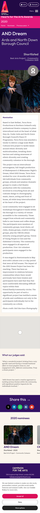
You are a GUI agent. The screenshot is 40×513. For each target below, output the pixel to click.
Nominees (11, 26)
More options (20, 508)
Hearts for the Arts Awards (17, 16)
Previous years (22, 26)
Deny (20, 502)
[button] (34, 11)
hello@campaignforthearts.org (20, 477)
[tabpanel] (20, 216)
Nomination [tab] (8, 117)
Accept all (20, 496)
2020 (4, 21)
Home (3, 26)
